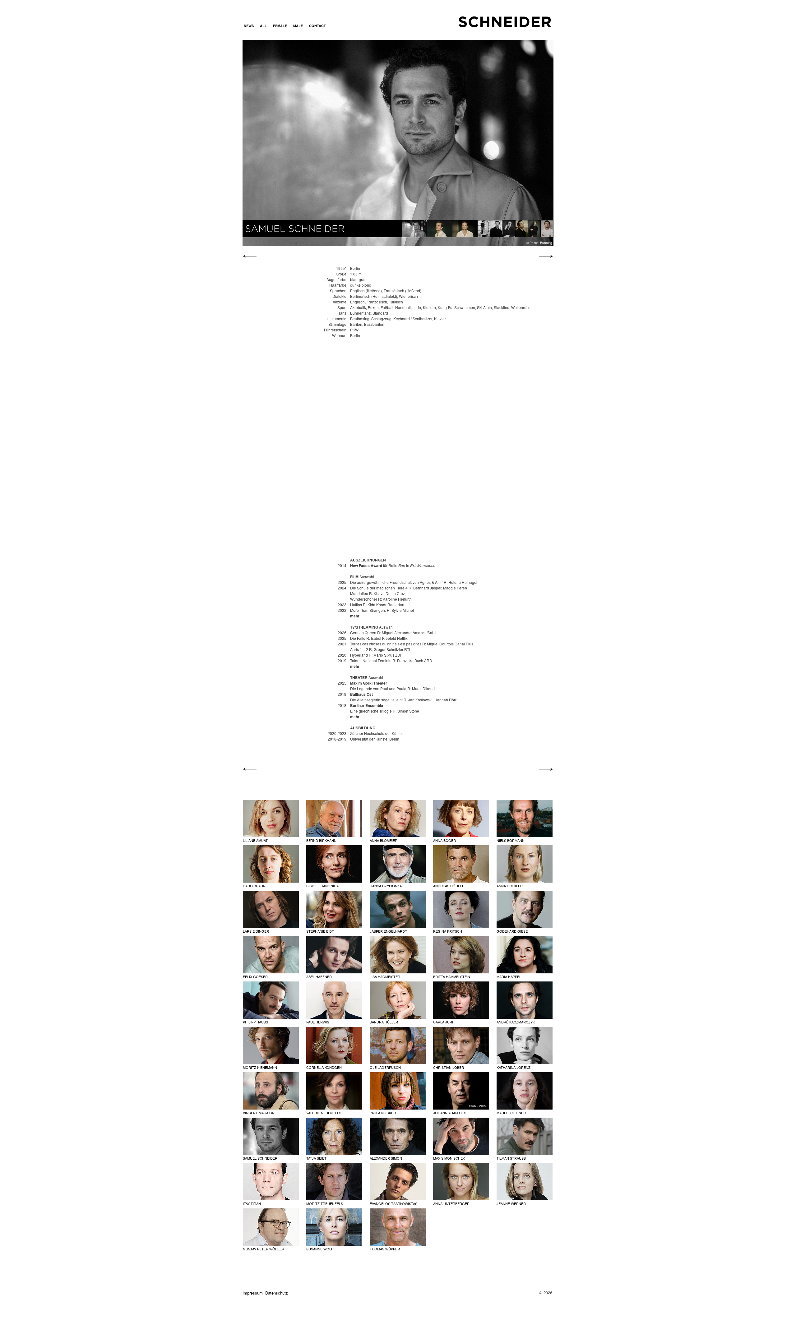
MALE (298, 25)
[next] (544, 256)
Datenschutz (276, 1293)
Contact (317, 25)
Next (506, 143)
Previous (289, 143)
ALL (263, 25)
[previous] (251, 256)
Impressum (253, 1293)
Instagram (336, 26)
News (249, 25)
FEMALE (280, 25)
